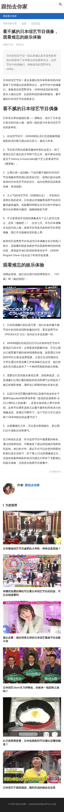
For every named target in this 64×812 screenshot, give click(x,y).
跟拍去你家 (14, 6)
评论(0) (20, 44)
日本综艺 (35, 23)
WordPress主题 (48, 804)
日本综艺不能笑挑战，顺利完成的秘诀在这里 (29, 787)
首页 (24, 23)
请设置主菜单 (4, 16)
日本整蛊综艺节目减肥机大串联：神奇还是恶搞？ (32, 548)
